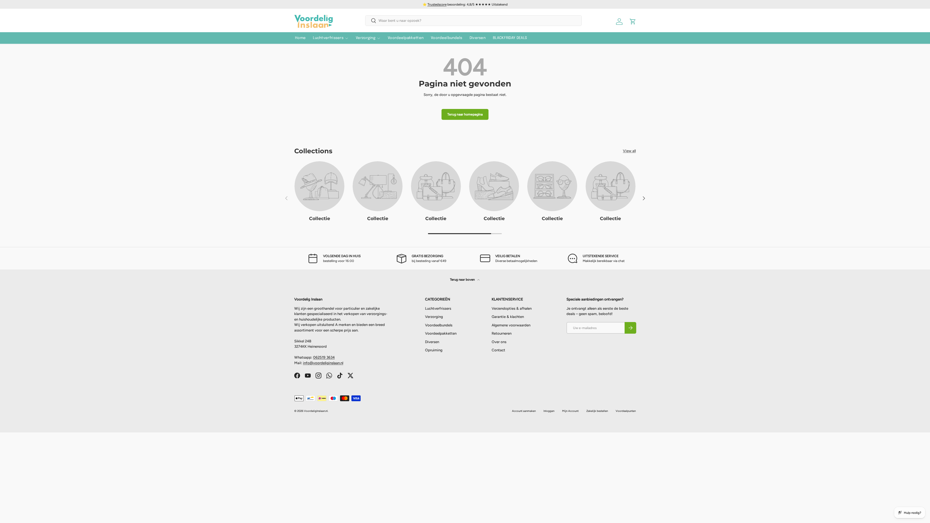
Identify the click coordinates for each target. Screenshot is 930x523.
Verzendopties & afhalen (512, 308)
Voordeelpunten (626, 411)
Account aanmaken (524, 411)
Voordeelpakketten (406, 38)
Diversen (478, 38)
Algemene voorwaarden (511, 325)
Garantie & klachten (508, 317)
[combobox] (473, 20)
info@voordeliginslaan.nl (323, 363)
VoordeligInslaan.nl (316, 411)
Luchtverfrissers (328, 38)
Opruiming (433, 350)
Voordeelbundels (446, 38)
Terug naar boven (462, 279)
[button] (633, 21)
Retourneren (502, 333)
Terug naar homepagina (465, 114)
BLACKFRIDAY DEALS (510, 38)
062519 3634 (324, 357)
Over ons (499, 342)
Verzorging (365, 38)
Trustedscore (437, 4)
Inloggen (548, 411)
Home (300, 38)
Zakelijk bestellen (597, 411)
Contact (498, 350)
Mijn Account (570, 411)
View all (629, 151)
